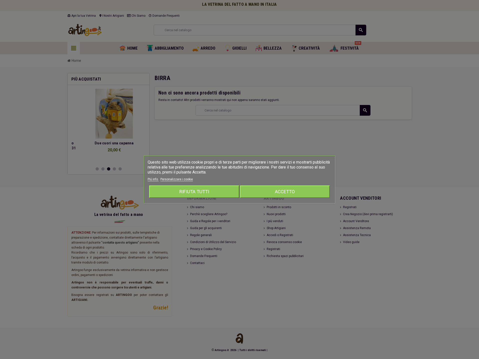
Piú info (153, 179)
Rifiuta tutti (194, 191)
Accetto (285, 191)
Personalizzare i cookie (176, 179)
